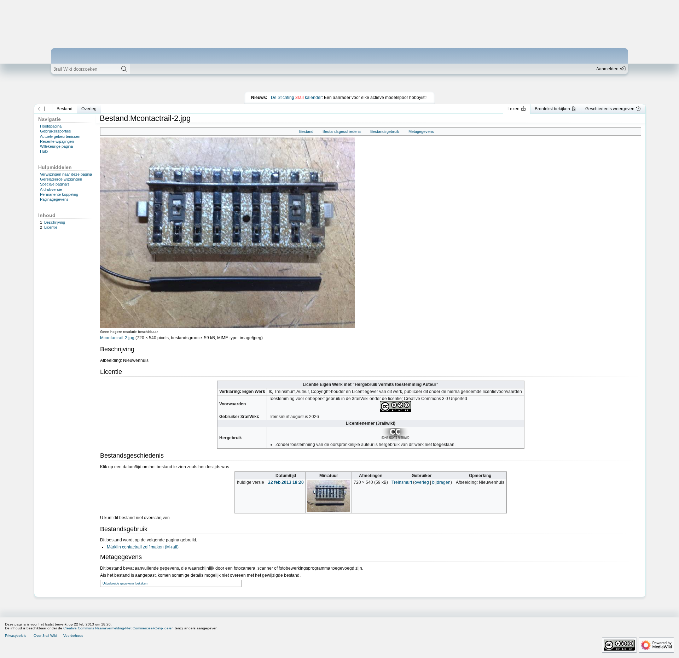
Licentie (50, 227)
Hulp (44, 151)
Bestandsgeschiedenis (342, 131)
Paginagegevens (54, 199)
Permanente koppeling (59, 194)
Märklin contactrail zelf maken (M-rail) (143, 547)
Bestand (306, 131)
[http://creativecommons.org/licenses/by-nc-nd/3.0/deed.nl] (395, 433)
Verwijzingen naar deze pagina (66, 174)
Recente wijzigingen (57, 141)
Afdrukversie (51, 189)
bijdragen (441, 482)
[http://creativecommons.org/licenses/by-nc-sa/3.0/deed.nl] (395, 406)
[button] (41, 108)
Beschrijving (54, 222)
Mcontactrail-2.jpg (117, 337)
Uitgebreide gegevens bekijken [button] (125, 583)
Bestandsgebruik (384, 131)
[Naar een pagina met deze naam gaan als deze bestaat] (124, 69)
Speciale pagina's (55, 184)
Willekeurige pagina (56, 146)
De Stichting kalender (296, 97)
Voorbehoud (73, 636)
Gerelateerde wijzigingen (61, 179)
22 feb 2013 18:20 (286, 482)
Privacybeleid (16, 636)
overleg (421, 482)
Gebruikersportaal (55, 131)
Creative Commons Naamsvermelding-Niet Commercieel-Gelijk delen (118, 628)
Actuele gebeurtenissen (60, 136)
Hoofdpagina (51, 126)
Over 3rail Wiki (45, 636)
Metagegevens (421, 131)
